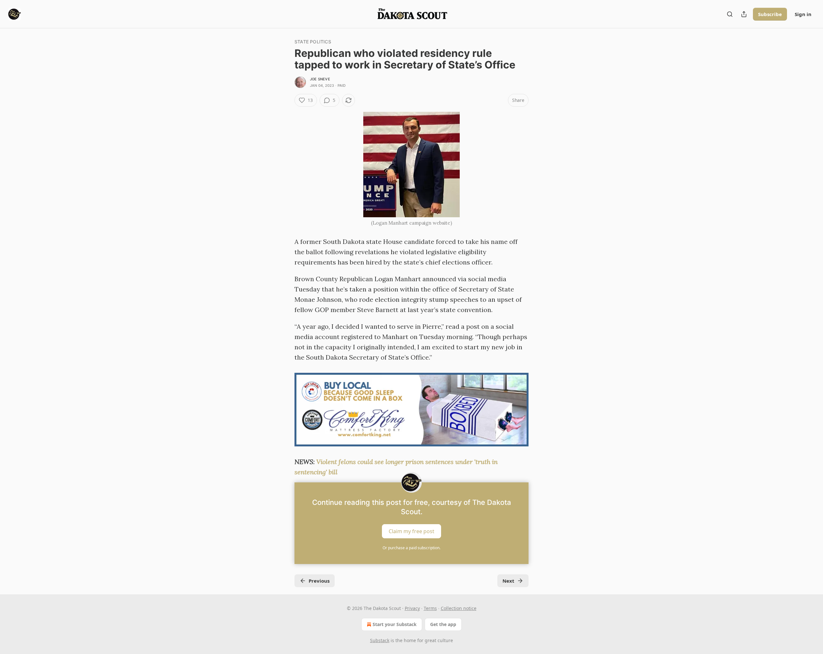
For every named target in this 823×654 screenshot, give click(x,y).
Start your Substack (395, 624)
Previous (319, 581)
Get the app (443, 624)
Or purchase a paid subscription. (411, 548)
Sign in (803, 14)
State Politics (312, 41)
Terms (430, 608)
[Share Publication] (743, 14)
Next (508, 581)
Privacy (412, 608)
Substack (379, 640)
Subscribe (770, 14)
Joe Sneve (320, 79)
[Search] (729, 14)
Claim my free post (411, 531)
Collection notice (458, 608)
